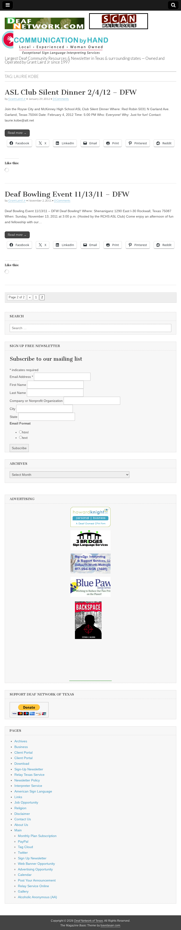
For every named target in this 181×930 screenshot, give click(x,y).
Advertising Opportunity (35, 869)
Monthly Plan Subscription (37, 836)
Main (18, 830)
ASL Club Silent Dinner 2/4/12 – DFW (70, 92)
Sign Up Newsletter (32, 858)
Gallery (23, 891)
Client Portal (23, 752)
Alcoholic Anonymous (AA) (37, 897)
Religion (20, 808)
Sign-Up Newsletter (28, 769)
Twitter (23, 852)
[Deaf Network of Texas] (44, 21)
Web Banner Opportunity (36, 863)
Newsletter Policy (27, 780)
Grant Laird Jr (17, 99)
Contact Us (22, 819)
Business (21, 747)
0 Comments (61, 99)
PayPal (23, 841)
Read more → (17, 133)
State (14, 417)
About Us (21, 825)
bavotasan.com (110, 925)
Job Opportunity (26, 802)
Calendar (25, 875)
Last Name (18, 393)
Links (18, 797)
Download (21, 763)
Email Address (21, 377)
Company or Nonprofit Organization (37, 401)
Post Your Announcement (37, 880)
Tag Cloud (25, 847)
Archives (20, 741)
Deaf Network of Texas (88, 920)
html (25, 432)
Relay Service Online (33, 886)
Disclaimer (22, 814)
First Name (18, 385)
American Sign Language (33, 791)
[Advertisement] (90, 663)
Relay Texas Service (29, 774)
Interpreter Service (28, 786)
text (25, 438)
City (13, 409)
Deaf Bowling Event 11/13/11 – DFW (67, 194)
